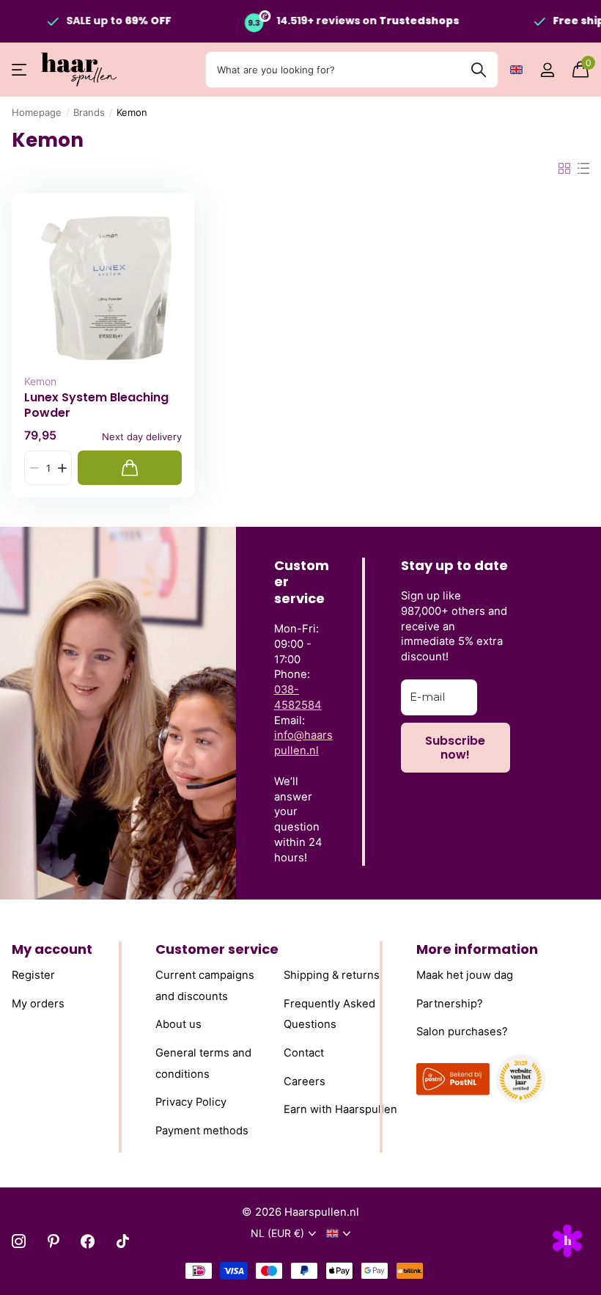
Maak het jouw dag (464, 975)
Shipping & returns (332, 975)
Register (33, 975)
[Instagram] (19, 1241)
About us (178, 1025)
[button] (62, 467)
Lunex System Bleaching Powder (96, 405)
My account (52, 949)
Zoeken (478, 69)
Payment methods (201, 1130)
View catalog (20, 70)
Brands (89, 112)
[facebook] (88, 1241)
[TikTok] (123, 1241)
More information (477, 949)
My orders (38, 1003)
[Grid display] (564, 168)
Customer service (217, 949)
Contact (304, 1052)
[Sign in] (547, 70)
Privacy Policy (190, 1102)
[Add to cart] (130, 467)
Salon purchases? (462, 1032)
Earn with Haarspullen (340, 1109)
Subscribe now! (455, 747)
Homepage (37, 112)
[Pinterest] (53, 1241)
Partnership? (449, 1003)
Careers (304, 1081)
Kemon (40, 381)
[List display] (583, 168)
